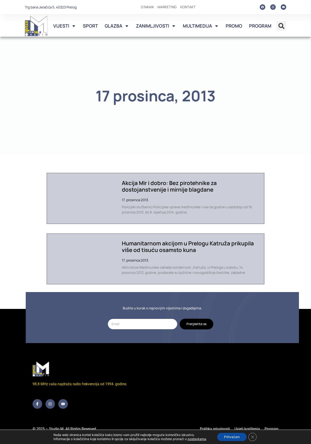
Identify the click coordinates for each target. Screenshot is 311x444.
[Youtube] (283, 7)
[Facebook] (262, 7)
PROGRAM (260, 26)
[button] (281, 26)
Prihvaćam (232, 437)
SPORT (90, 26)
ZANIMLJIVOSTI (152, 26)
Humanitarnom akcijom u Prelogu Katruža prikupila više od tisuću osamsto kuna (188, 246)
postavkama (197, 439)
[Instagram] (273, 7)
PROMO (234, 26)
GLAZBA (113, 26)
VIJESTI (61, 26)
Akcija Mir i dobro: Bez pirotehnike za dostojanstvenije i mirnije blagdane (169, 186)
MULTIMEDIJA (197, 26)
